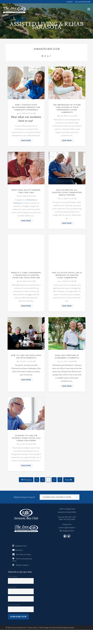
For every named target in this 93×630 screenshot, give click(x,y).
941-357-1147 (70, 517)
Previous (28, 479)
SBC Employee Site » (67, 531)
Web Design (43, 627)
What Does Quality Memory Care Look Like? (26, 191)
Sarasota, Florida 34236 (67, 512)
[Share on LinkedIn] (48, 56)
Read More (26, 140)
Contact (70, 2)
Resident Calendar (21, 565)
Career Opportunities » (67, 528)
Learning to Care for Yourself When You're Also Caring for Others (26, 438)
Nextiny (71, 627)
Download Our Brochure (57, 497)
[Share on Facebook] (42, 56)
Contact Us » (67, 524)
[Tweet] (45, 56)
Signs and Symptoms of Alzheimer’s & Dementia (67, 356)
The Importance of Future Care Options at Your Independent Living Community (67, 109)
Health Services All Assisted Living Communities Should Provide (67, 192)
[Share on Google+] (50, 56)
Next (67, 479)
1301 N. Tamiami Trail (67, 509)
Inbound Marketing (59, 627)
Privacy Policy (32, 627)
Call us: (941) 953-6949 (82, 2)
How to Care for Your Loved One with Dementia (26, 356)
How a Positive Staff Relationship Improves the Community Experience (26, 107)
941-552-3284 (69, 519)
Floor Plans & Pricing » (23, 554)
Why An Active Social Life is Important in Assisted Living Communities (67, 275)
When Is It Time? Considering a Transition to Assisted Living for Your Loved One (26, 275)
